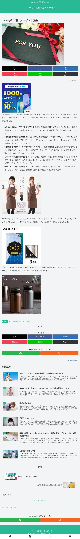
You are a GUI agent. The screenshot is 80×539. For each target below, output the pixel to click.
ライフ (5, 321)
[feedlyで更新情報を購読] (21, 353)
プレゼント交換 (25, 321)
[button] (65, 74)
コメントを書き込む (40, 500)
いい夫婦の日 (14, 321)
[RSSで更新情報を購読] (59, 353)
